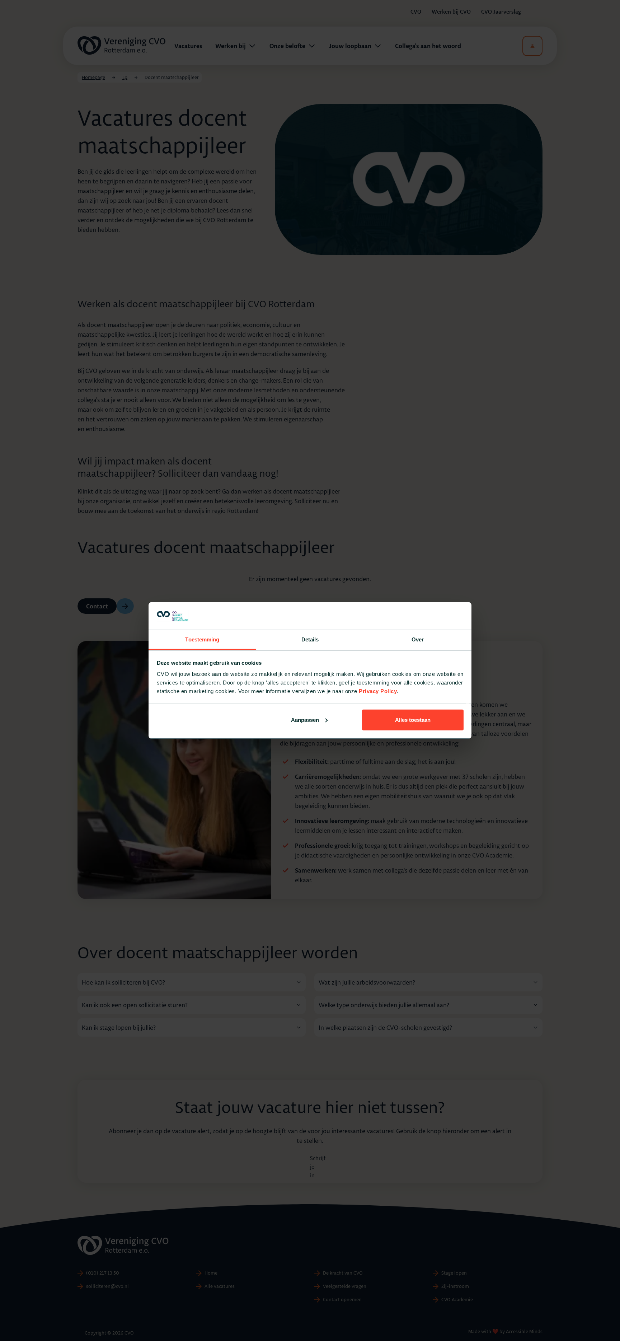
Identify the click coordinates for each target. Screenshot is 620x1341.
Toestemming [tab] (202, 639)
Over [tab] (418, 639)
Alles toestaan (413, 720)
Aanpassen (305, 720)
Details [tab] (310, 639)
